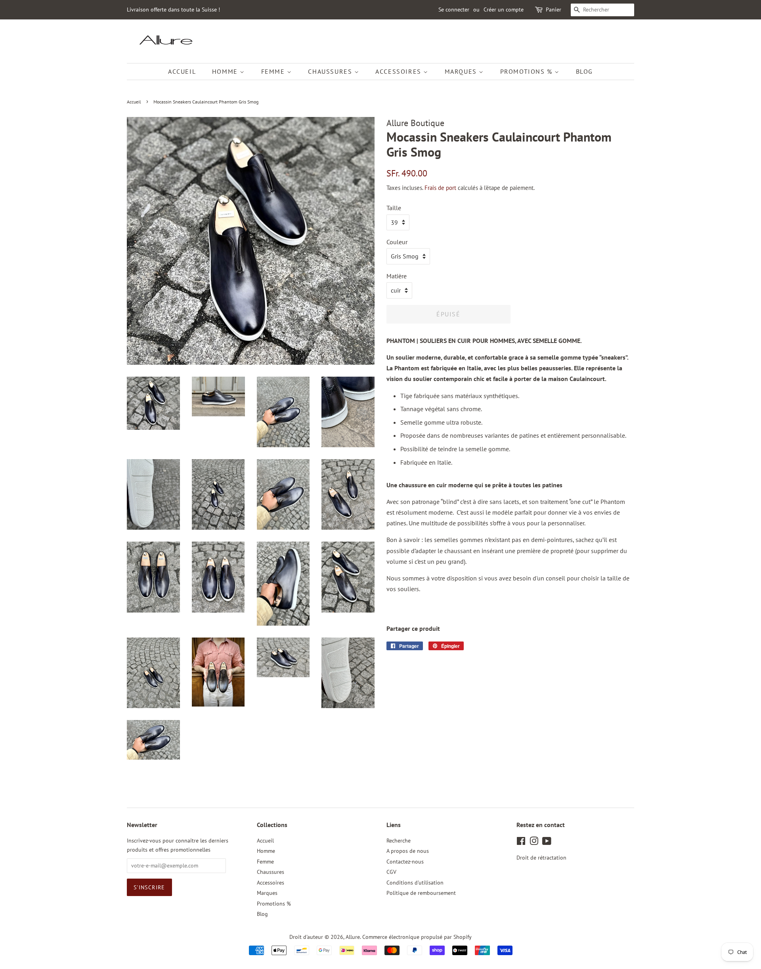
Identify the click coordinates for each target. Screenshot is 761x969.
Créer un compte (504, 9)
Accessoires (399, 71)
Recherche (398, 840)
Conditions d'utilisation (415, 882)
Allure (353, 936)
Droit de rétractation (541, 857)
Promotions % (527, 71)
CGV (391, 871)
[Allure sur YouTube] (546, 842)
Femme (274, 71)
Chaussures (331, 71)
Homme (226, 71)
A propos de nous (407, 850)
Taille (393, 208)
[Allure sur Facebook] (521, 842)
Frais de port (440, 188)
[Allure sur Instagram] (534, 842)
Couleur (396, 242)
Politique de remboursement (421, 892)
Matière (396, 276)
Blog (584, 71)
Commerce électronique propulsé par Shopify (417, 936)
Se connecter (453, 9)
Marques (462, 71)
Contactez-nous (405, 861)
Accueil (182, 71)
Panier (553, 9)
